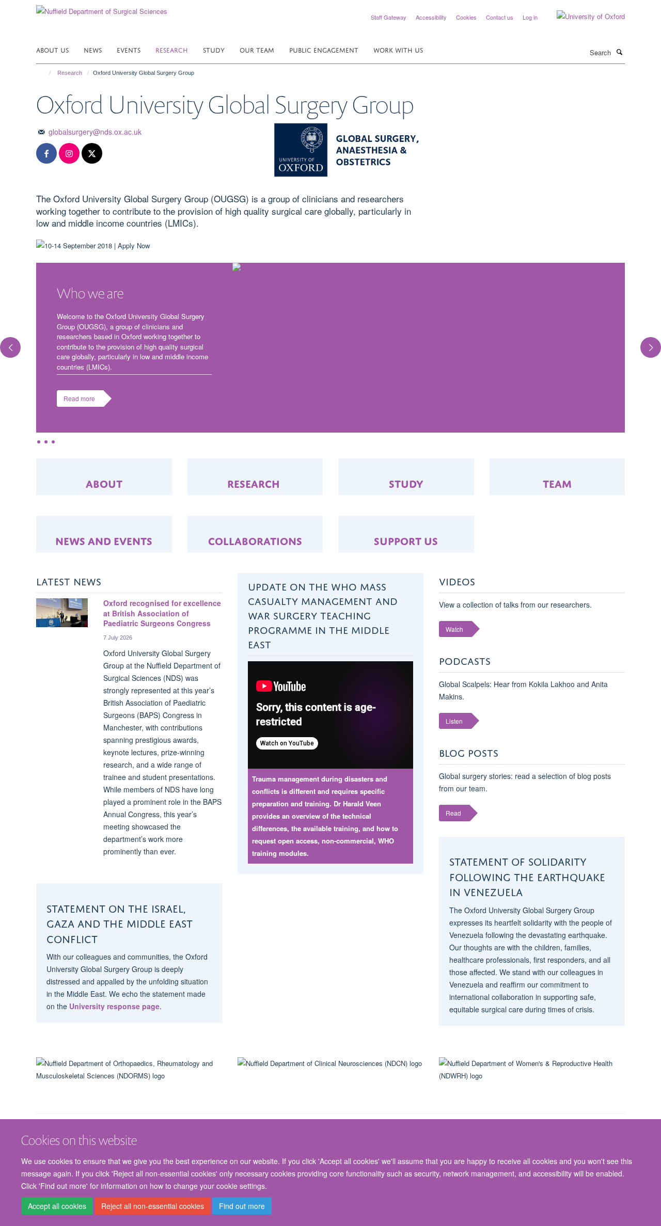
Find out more (242, 1206)
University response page (114, 1006)
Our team (257, 49)
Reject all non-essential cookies (152, 1206)
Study (214, 49)
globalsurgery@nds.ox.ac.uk (95, 131)
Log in (530, 17)
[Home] (45, 72)
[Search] (619, 51)
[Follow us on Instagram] (69, 153)
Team (557, 482)
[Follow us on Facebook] (46, 153)
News (93, 49)
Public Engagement (323, 49)
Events (128, 49)
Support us (406, 540)
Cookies (466, 17)
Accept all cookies (57, 1206)
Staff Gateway (388, 17)
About (104, 482)
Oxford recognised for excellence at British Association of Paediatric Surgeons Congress (162, 613)
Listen (454, 721)
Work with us (398, 49)
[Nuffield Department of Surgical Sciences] (101, 7)
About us (52, 49)
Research (171, 49)
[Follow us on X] (92, 153)
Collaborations (255, 540)
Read (453, 812)
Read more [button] (79, 398)
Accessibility (431, 17)
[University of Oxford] (583, 16)
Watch (454, 629)
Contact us (499, 17)
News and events (103, 540)
